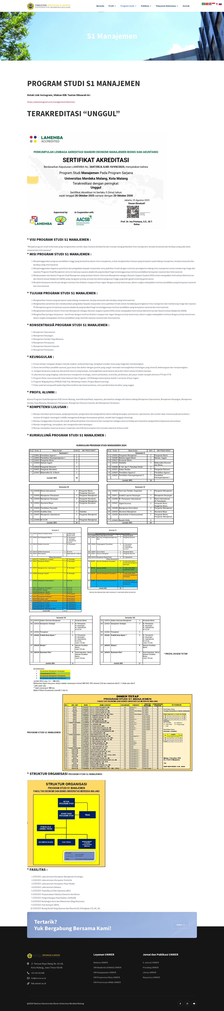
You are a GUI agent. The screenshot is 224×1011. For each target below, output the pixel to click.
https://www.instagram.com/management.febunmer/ (51, 102)
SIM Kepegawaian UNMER (104, 972)
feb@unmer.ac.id (38, 978)
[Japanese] (217, 3)
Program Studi (127, 6)
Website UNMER (100, 962)
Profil (111, 6)
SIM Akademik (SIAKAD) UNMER (107, 967)
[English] (210, 3)
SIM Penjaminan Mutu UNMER (106, 977)
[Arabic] (203, 3)
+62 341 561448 (37, 973)
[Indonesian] (213, 3)
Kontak (186, 6)
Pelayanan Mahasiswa (166, 6)
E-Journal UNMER (151, 962)
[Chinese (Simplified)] (207, 3)
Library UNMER (149, 972)
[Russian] (220, 3)
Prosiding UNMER (151, 967)
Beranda (100, 6)
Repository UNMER (151, 977)
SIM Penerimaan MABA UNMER (107, 982)
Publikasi (145, 6)
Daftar (180, 924)
